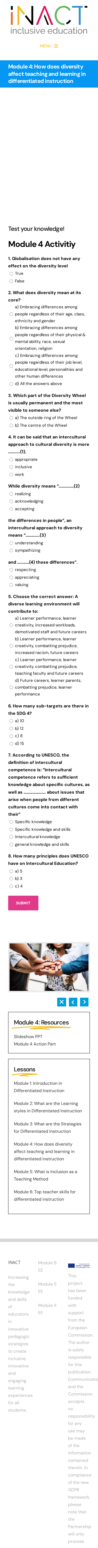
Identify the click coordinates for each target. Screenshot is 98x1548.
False (19, 281)
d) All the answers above (38, 383)
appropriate (26, 459)
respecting (25, 569)
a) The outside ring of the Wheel (46, 417)
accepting (24, 509)
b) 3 (18, 878)
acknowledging (29, 501)
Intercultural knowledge (37, 836)
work (19, 474)
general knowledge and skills (42, 844)
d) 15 (19, 743)
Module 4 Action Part (35, 1044)
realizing (23, 494)
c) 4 (19, 886)
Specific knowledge (33, 821)
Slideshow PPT (28, 1036)
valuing (21, 584)
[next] (84, 1000)
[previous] (73, 1000)
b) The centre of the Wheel (41, 425)
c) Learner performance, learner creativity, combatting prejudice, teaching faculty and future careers (49, 666)
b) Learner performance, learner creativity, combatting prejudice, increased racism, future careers (46, 646)
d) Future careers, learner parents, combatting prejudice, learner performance (48, 687)
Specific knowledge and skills (43, 829)
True (19, 273)
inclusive (23, 467)
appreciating (27, 577)
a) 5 (18, 871)
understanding (29, 543)
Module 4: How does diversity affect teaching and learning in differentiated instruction (44, 1151)
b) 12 (19, 728)
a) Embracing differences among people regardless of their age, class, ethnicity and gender (50, 314)
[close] (61, 1000)
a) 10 (19, 721)
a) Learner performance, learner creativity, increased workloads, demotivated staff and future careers (51, 625)
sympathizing (27, 550)
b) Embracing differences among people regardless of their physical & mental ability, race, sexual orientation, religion (50, 338)
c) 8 (19, 736)
